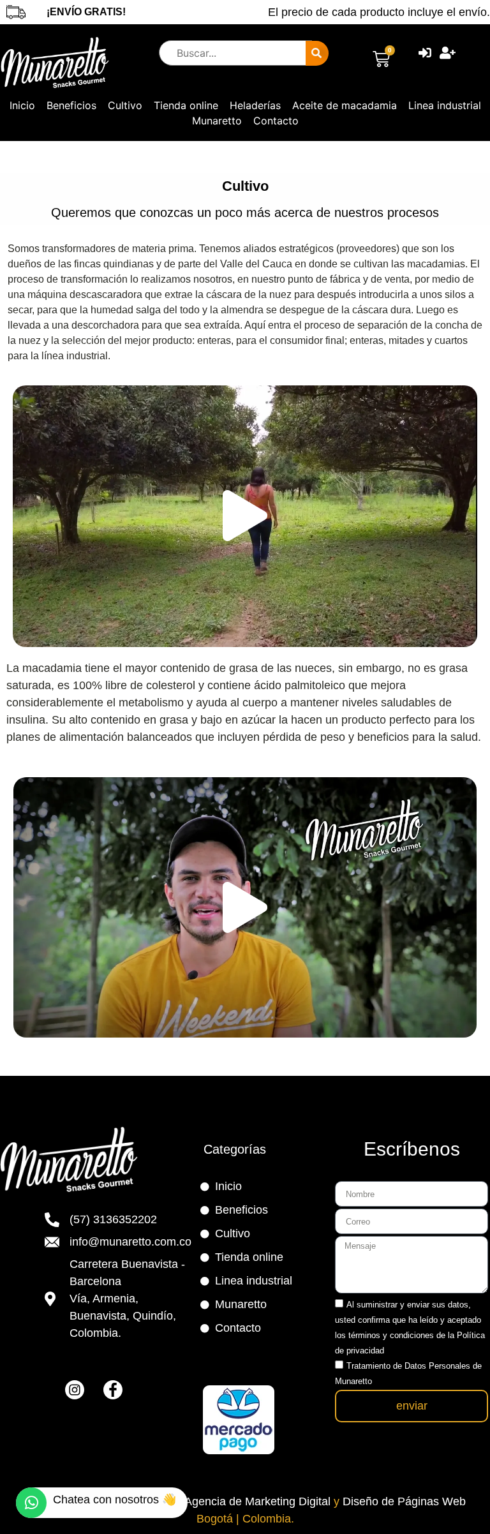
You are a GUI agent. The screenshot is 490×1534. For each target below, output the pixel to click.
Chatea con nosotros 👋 (114, 1499)
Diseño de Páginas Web (404, 1501)
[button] (245, 516)
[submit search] (317, 53)
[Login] (426, 53)
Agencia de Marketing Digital (259, 1501)
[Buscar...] (222, 53)
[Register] (449, 53)
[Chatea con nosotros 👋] (31, 1502)
